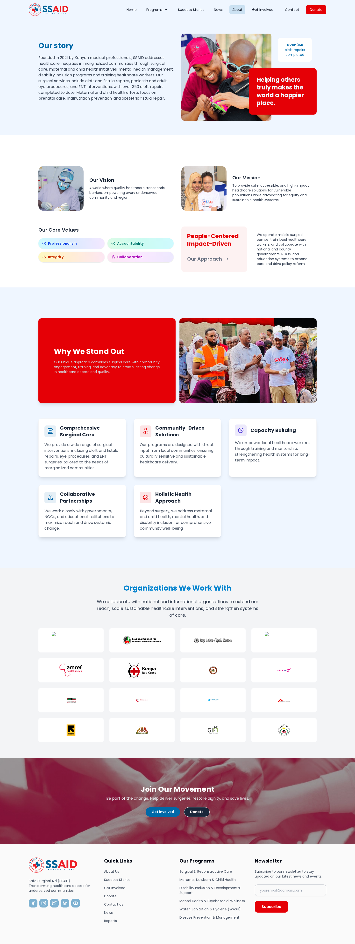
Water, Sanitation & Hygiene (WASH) (210, 909)
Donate (316, 9)
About (237, 9)
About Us (111, 871)
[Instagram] (43, 903)
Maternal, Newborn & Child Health (207, 879)
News (218, 9)
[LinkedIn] (65, 903)
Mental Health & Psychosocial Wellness (212, 901)
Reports (110, 920)
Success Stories (191, 9)
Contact (292, 9)
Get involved (163, 811)
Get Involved (262, 9)
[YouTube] (75, 903)
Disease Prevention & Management (209, 917)
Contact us (113, 904)
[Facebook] (33, 903)
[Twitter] (54, 903)
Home (132, 9)
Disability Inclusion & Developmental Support (210, 890)
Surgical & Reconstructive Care (205, 871)
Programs (154, 9)
